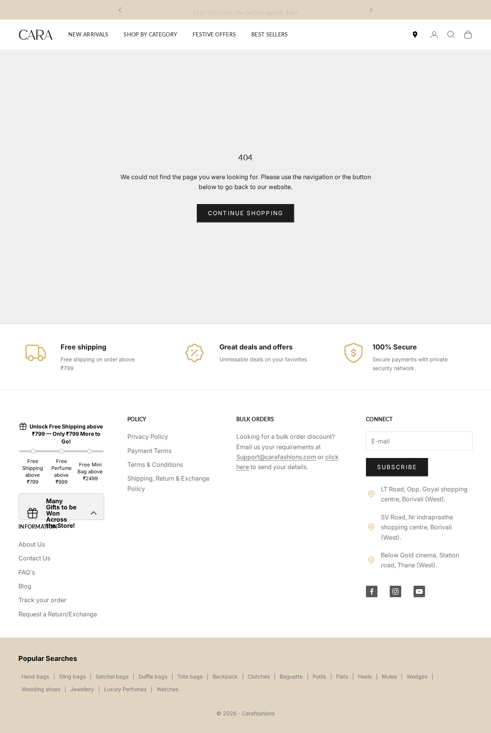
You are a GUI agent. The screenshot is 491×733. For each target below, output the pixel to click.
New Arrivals (88, 34)
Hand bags (35, 676)
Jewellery (82, 689)
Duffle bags (152, 676)
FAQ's (26, 572)
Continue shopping (245, 213)
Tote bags (190, 676)
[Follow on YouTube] (419, 591)
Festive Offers (214, 34)
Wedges (417, 676)
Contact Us (34, 558)
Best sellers (269, 34)
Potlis (319, 676)
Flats (342, 676)
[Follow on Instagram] (395, 591)
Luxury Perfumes (125, 689)
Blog (24, 586)
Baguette (291, 676)
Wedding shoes (40, 689)
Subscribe (397, 467)
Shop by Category (150, 34)
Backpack (225, 676)
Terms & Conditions (155, 464)
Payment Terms (149, 451)
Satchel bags (112, 676)
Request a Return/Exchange (57, 614)
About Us (31, 544)
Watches (167, 689)
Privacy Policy (147, 436)
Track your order (42, 600)
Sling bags (72, 676)
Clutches (259, 676)
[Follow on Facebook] (371, 591)
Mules (389, 676)
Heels (365, 676)
